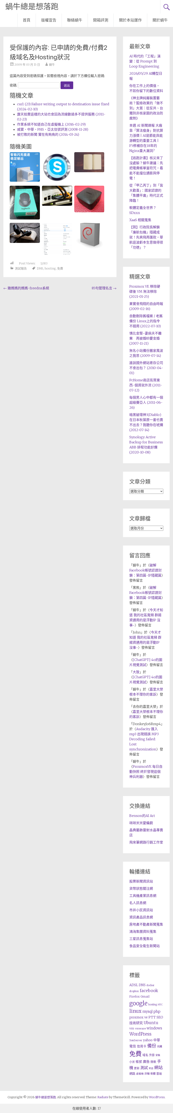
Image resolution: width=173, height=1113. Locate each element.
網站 (158, 1067)
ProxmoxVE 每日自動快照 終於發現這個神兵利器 (145, 771)
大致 (136, 672)
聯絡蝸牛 (74, 20)
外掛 (152, 1055)
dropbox (134, 991)
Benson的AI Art (142, 816)
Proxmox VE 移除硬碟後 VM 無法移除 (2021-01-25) (144, 291)
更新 (136, 1068)
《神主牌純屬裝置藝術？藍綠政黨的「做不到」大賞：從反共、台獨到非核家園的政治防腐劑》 (146, 108)
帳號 (139, 1062)
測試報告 (21, 268)
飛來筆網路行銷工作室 (146, 842)
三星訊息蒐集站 (141, 939)
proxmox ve (138, 1017)
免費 (60, 268)
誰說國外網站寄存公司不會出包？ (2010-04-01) (146, 368)
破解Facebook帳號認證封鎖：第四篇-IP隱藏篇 (145, 570)
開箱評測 (100, 20)
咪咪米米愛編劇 (141, 823)
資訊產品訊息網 (141, 917)
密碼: (14, 85)
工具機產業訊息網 (142, 896)
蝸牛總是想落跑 (31, 6)
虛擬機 (140, 1073)
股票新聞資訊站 (141, 881)
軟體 (152, 1073)
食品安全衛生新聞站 (144, 946)
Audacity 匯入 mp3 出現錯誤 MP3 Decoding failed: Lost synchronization (144, 739)
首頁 (26, 20)
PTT (152, 1017)
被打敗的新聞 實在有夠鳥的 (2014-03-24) (48, 134)
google (138, 1003)
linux (135, 1011)
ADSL (133, 985)
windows (154, 1028)
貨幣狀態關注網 (141, 888)
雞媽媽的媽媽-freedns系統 (26, 288)
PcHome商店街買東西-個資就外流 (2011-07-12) (145, 385)
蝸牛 (52, 64)
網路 (132, 1073)
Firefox (134, 996)
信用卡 (141, 1046)
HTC (160, 1004)
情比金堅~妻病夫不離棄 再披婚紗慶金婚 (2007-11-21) (145, 338)
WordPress (140, 1034)
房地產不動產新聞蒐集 (146, 924)
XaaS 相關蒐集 (140, 220)
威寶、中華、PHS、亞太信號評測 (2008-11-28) (52, 129)
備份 (151, 1046)
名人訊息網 (137, 903)
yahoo (148, 1040)
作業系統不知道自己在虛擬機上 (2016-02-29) (51, 124)
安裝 (157, 1055)
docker (150, 985)
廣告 (146, 1061)
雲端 (159, 1073)
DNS (40, 268)
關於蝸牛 (160, 20)
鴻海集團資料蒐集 (142, 931)
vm (131, 1028)
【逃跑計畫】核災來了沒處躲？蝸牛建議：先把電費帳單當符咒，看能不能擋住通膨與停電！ (146, 168)
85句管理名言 (104, 288)
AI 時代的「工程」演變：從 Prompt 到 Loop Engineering (145, 61)
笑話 (151, 1068)
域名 (145, 1055)
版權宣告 (48, 20)
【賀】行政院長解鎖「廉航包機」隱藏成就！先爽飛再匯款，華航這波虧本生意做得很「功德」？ (146, 237)
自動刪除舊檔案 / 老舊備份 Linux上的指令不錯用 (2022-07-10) (146, 321)
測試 (144, 1067)
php (156, 1011)
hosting (50, 268)
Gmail (145, 996)
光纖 (159, 1046)
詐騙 (147, 1073)
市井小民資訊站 (141, 910)
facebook (149, 990)
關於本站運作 (130, 20)
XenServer (135, 1040)
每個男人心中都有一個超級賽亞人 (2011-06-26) (146, 402)
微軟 (153, 1062)
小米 (132, 1062)
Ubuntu (151, 1022)
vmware (140, 1028)
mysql (147, 1011)
